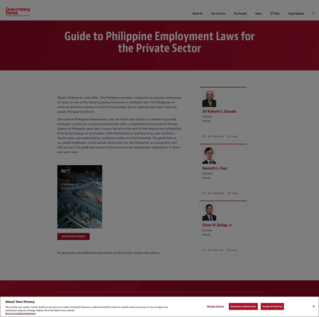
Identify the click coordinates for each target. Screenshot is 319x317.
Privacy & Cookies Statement (20, 313)
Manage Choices (215, 306)
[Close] (313, 306)
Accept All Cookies (272, 306)
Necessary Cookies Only (243, 306)
